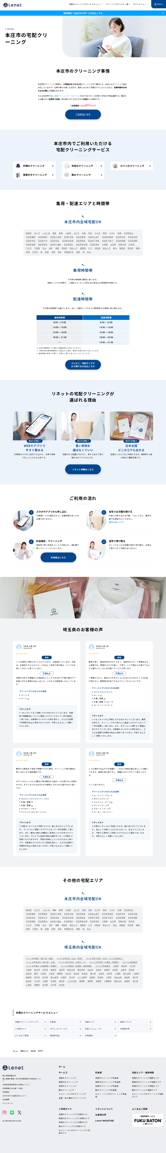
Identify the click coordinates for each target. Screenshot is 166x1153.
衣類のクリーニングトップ (26, 1022)
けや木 (112, 233)
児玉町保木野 (81, 244)
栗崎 (105, 233)
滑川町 (135, 977)
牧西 (53, 252)
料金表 (53, 1022)
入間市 (52, 973)
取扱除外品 (55, 1035)
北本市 (109, 973)
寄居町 (37, 985)
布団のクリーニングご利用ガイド (73, 1122)
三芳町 (109, 977)
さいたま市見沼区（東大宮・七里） (41, 962)
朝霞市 (60, 973)
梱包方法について (116, 522)
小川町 (37, 981)
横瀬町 (82, 981)
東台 (115, 248)
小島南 (68, 233)
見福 (119, 233)
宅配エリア (90, 1022)
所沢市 (45, 969)
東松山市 (71, 969)
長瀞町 (99, 981)
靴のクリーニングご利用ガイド (72, 1126)
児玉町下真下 (107, 240)
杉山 (44, 248)
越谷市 (29, 973)
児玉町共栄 (120, 237)
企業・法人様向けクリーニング (72, 1098)
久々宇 (97, 233)
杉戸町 (53, 985)
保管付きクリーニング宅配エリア (146, 1082)
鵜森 (54, 233)
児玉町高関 (120, 240)
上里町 (29, 985)
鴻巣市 (107, 969)
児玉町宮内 (94, 244)
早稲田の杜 (69, 252)
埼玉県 (33, 1051)
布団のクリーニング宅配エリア (145, 1086)
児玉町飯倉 (30, 237)
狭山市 (90, 969)
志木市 (68, 973)
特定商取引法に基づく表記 (13, 1088)
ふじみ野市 (82, 977)
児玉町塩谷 (80, 240)
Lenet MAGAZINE (104, 1120)
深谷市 (115, 969)
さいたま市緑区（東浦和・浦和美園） (77, 966)
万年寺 (35, 252)
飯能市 (53, 969)
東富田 (122, 248)
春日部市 (81, 969)
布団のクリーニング (82, 165)
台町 (51, 248)
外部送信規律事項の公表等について (16, 1085)
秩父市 (37, 969)
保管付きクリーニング (35, 174)
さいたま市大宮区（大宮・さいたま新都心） (105, 958)
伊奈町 (100, 977)
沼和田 (97, 248)
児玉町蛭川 (68, 244)
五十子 (37, 233)
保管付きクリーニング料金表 (107, 1082)
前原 (28, 252)
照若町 (64, 248)
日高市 (64, 977)
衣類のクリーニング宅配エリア (145, 1078)
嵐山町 (29, 981)
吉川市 (72, 977)
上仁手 (76, 233)
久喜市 (101, 973)
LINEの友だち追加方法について (14, 1096)
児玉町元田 (132, 237)
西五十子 (73, 248)
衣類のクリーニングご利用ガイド (73, 1114)
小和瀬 (105, 244)
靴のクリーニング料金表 (106, 1090)
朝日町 (29, 233)
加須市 (62, 969)
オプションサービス (58, 1028)
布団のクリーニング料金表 (107, 1086)
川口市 (132, 966)
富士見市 (127, 973)
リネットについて (104, 1108)
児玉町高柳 (132, 240)
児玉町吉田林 (107, 237)
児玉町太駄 (68, 237)
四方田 (131, 244)
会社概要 (6, 1099)
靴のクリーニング (81, 174)
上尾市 (123, 969)
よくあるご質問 (22, 1035)
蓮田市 (29, 977)
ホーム (15, 1051)
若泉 (60, 252)
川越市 (116, 966)
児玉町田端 (30, 244)
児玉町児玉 (55, 240)
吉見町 (53, 981)
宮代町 (45, 985)
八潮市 (118, 973)
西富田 (83, 248)
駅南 (61, 233)
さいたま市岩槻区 (102, 966)
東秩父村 (118, 981)
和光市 (76, 973)
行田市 (29, 969)
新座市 (85, 973)
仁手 (90, 248)
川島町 (45, 981)
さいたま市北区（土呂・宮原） (70, 958)
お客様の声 (125, 1028)
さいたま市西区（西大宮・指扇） (40, 958)
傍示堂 (130, 248)
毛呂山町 (118, 977)
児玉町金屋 (80, 237)
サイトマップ (8, 1103)
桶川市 (93, 973)
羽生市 (99, 969)
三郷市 (136, 973)
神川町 (135, 981)
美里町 (127, 981)
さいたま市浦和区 (129, 962)
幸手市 (45, 977)
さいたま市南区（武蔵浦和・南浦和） (42, 966)
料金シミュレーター (93, 1028)
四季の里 (122, 244)
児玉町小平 (42, 240)
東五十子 (106, 248)
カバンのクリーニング (132, 165)
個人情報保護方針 (9, 1076)
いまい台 (46, 233)
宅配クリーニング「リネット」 (67, 96)
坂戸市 (37, 977)
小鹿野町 (108, 981)
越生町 (127, 977)
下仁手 (29, 248)
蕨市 (36, 973)
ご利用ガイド (21, 1028)
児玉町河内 (30, 240)
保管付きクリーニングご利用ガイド (74, 1118)
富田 (78, 252)
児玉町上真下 (93, 237)
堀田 (138, 248)
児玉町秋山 (128, 233)
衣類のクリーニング (34, 165)
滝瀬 (57, 248)
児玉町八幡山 (55, 244)
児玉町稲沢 (42, 237)
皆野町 (90, 981)
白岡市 (92, 977)
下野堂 (37, 248)
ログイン (160, 4)
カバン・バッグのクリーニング (72, 1094)
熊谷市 (124, 966)
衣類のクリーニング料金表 (107, 1078)
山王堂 (113, 244)
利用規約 (89, 1035)
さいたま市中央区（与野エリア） (73, 962)
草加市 (131, 969)
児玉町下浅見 (93, 240)
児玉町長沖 (42, 244)
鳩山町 (62, 981)
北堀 (84, 233)
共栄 (90, 233)
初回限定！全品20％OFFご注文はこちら (83, 13)
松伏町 (62, 985)
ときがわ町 (72, 981)
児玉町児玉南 (67, 240)
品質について (126, 1022)
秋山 (89, 252)
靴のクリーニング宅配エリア (144, 1090)
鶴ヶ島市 (54, 977)
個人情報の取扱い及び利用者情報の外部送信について (22, 1080)
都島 (47, 252)
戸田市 (43, 973)
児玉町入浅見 (55, 237)
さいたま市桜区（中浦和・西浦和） (105, 962)
